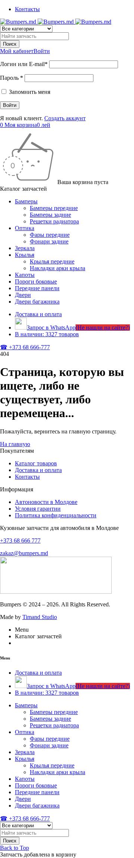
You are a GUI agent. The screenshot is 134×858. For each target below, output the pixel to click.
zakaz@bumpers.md (24, 553)
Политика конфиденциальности (55, 515)
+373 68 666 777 (20, 540)
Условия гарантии (38, 508)
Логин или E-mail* (24, 64)
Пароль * (11, 78)
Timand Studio (39, 617)
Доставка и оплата (38, 470)
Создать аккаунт (65, 118)
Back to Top (14, 848)
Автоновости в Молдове (46, 502)
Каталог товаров (36, 463)
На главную (15, 444)
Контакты (27, 9)
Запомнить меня (28, 92)
